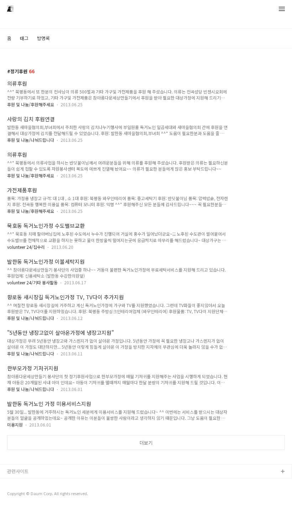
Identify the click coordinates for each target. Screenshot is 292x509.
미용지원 (15, 425)
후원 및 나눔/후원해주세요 (30, 104)
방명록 (43, 38)
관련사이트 (17, 471)
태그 (24, 38)
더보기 (146, 442)
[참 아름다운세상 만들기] (10, 9)
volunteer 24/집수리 (26, 247)
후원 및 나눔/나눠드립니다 (30, 140)
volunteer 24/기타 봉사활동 (32, 282)
